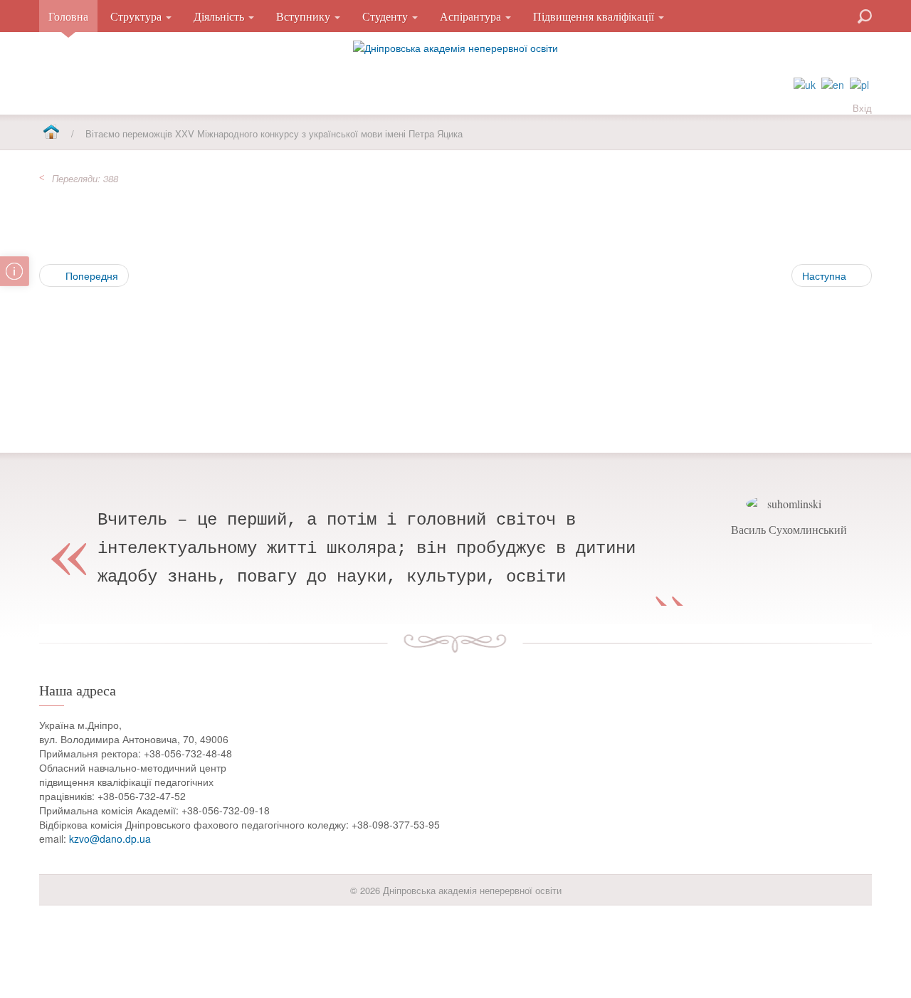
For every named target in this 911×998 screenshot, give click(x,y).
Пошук (813, 15)
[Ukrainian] (804, 83)
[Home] (51, 133)
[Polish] (859, 83)
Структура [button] (137, 16)
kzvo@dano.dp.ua (110, 838)
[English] (832, 83)
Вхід (862, 108)
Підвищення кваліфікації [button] (595, 16)
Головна (68, 16)
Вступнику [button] (304, 16)
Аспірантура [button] (472, 16)
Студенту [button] (386, 16)
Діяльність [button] (220, 16)
